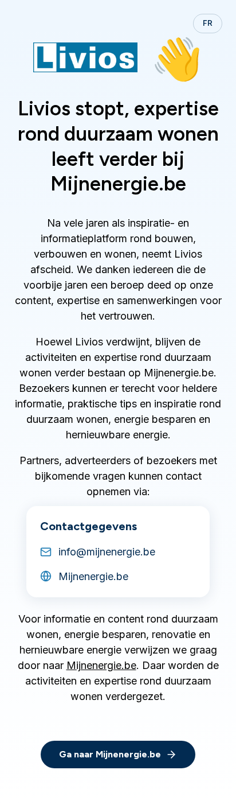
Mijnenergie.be (101, 665)
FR (208, 23)
